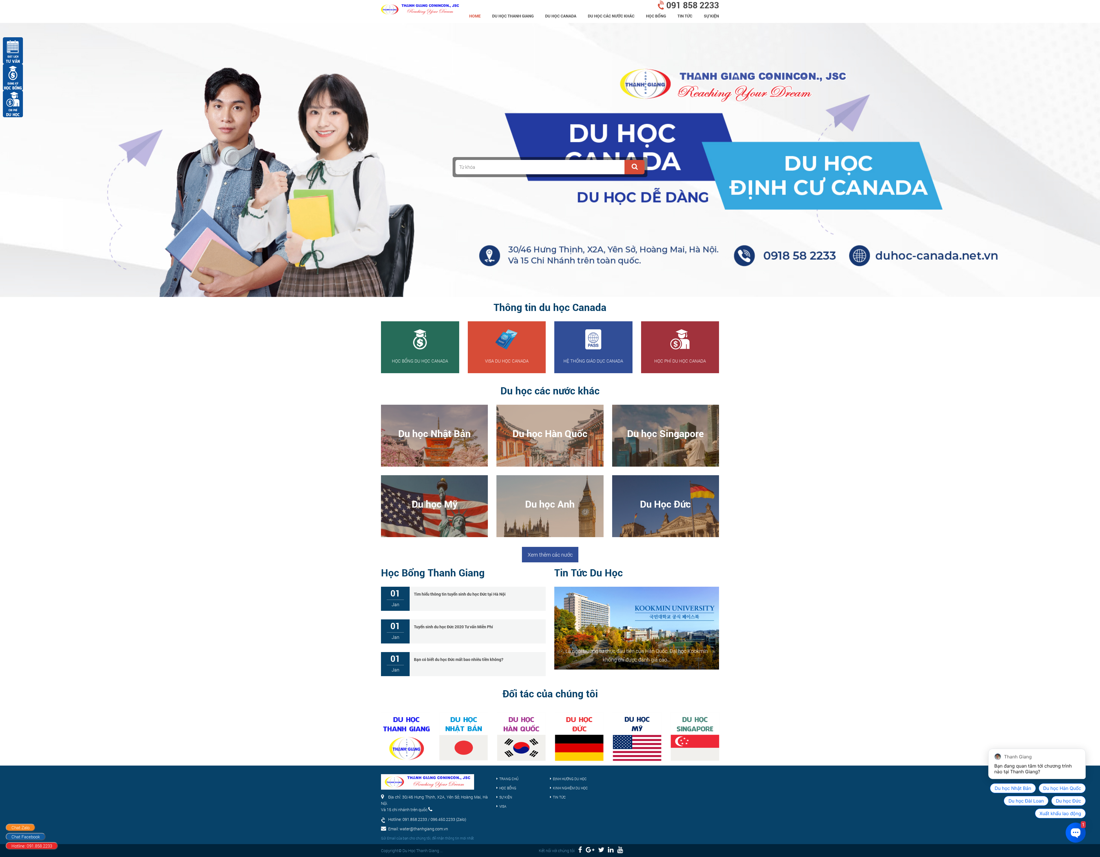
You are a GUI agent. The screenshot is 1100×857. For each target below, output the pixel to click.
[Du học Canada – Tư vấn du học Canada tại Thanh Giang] (420, 7)
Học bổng (656, 16)
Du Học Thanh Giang (513, 16)
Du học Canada (560, 16)
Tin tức (684, 16)
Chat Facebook (25, 837)
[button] (634, 167)
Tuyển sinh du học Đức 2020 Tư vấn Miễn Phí (453, 626)
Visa (502, 806)
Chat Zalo (20, 827)
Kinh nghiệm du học (570, 788)
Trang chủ (508, 778)
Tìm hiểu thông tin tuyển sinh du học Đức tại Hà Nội (460, 594)
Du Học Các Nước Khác (611, 16)
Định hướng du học (570, 778)
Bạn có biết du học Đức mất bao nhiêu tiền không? (458, 659)
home (475, 16)
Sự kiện (711, 16)
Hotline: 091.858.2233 (31, 846)
